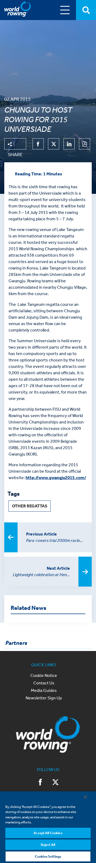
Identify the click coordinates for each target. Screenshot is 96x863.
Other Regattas (29, 505)
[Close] (85, 797)
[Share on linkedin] (69, 143)
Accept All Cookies (48, 833)
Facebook (40, 782)
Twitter (55, 782)
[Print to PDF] (84, 143)
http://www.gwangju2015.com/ (56, 477)
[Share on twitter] (53, 143)
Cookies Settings (48, 856)
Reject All (48, 845)
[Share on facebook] (38, 143)
